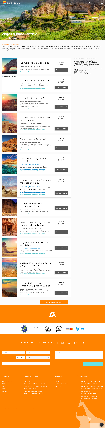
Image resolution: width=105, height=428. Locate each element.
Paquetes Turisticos (31, 376)
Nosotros (5, 376)
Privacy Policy (29, 408)
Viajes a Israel (28, 381)
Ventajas (4, 383)
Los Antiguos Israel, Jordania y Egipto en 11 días (35, 181)
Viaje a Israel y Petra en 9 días (35, 139)
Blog (3, 388)
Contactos (58, 376)
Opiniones (5, 386)
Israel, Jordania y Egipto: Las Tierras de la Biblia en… (35, 223)
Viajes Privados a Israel (83, 391)
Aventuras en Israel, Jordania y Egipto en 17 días (35, 264)
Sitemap (4, 391)
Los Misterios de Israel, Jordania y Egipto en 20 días (35, 284)
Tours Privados (82, 376)
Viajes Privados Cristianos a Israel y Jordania (90, 388)
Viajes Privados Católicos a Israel (86, 393)
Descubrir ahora (61, 70)
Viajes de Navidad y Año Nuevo (33, 393)
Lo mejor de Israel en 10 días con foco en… (35, 118)
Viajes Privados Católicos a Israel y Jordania (90, 386)
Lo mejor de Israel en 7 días (34, 63)
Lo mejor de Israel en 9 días (34, 98)
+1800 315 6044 (95, 3)
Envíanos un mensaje (61, 383)
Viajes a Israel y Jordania (31, 388)
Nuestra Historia (7, 381)
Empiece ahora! (93, 364)
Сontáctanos (58, 381)
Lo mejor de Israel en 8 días (34, 80)
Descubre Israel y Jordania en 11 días (34, 159)
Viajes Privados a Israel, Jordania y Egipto (89, 381)
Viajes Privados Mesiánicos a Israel (87, 396)
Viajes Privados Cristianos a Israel (87, 383)
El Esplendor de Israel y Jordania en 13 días (32, 205)
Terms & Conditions (37, 408)
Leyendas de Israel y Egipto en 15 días (34, 244)
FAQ (56, 388)
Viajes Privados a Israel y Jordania (87, 398)
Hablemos (58, 386)
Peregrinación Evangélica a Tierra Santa (36, 386)
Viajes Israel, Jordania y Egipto (33, 391)
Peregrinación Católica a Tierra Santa (35, 383)
